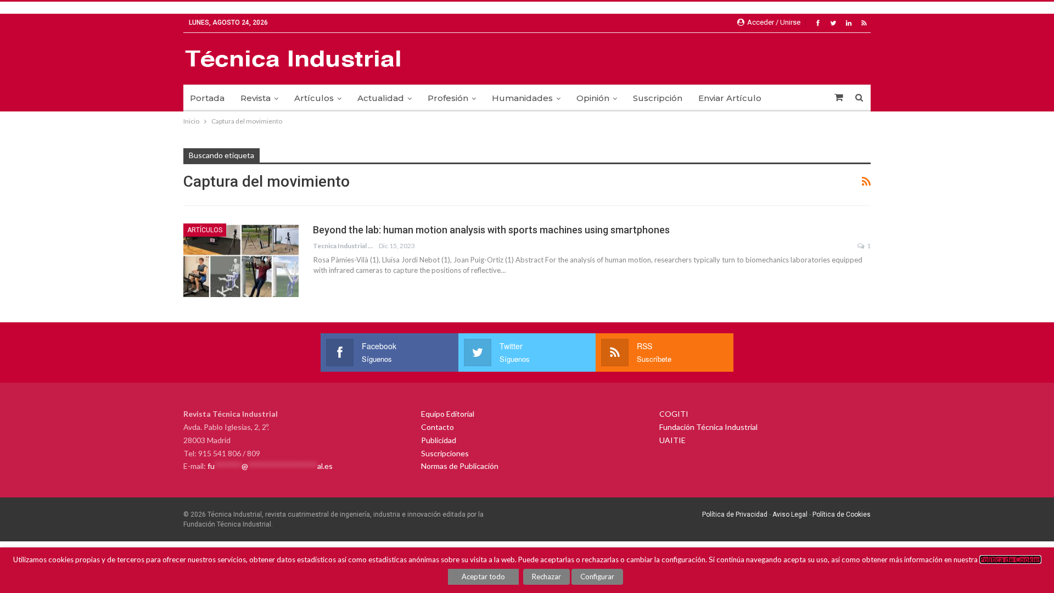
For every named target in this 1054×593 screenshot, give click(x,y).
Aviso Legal (789, 514)
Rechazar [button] (546, 576)
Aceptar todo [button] (483, 576)
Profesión (448, 98)
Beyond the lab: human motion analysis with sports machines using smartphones (491, 230)
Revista (255, 98)
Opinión (592, 98)
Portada (207, 98)
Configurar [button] (597, 576)
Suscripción (657, 98)
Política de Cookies (841, 514)
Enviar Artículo (729, 98)
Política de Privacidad (734, 514)
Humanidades (522, 98)
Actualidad (380, 98)
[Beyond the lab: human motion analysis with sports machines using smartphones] (241, 260)
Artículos (314, 98)
